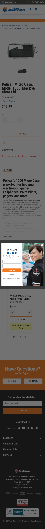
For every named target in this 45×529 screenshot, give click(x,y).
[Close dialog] (42, 244)
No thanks (12, 274)
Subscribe (12, 270)
